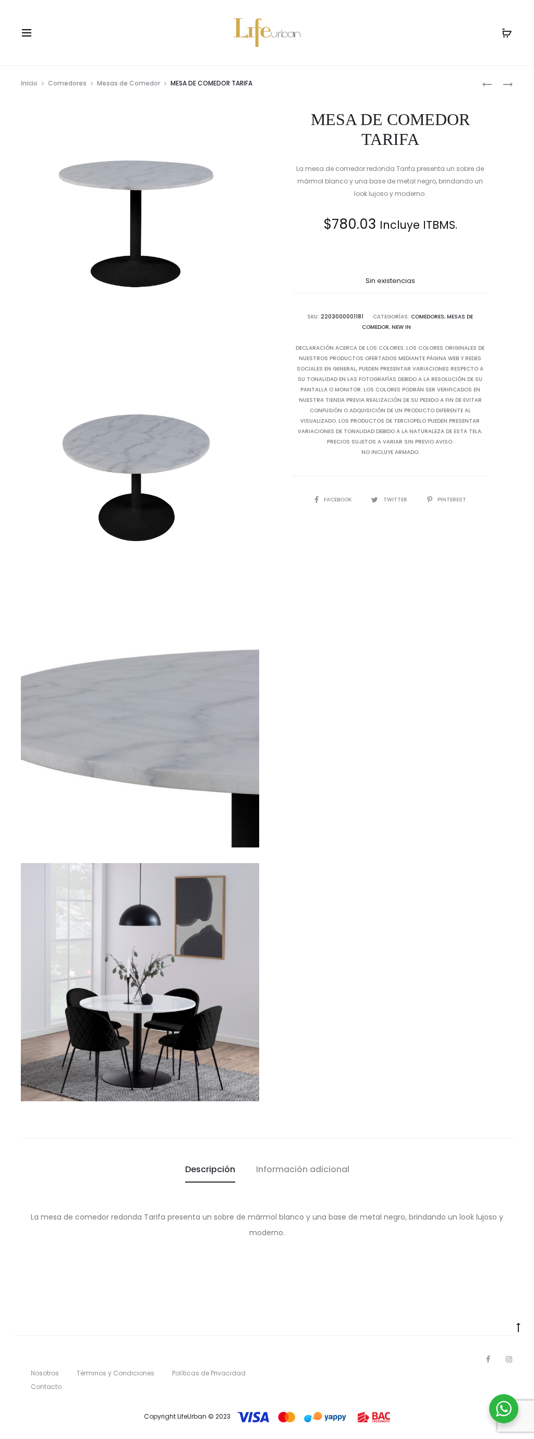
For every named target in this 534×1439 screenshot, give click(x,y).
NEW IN (401, 327)
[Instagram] (509, 1359)
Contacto (46, 1386)
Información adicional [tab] (302, 1169)
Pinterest (452, 499)
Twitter (396, 499)
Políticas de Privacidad (209, 1373)
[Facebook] (488, 1359)
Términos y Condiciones (115, 1373)
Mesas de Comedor (128, 83)
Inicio (29, 83)
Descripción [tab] (210, 1169)
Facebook (338, 499)
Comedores (67, 83)
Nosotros (45, 1373)
